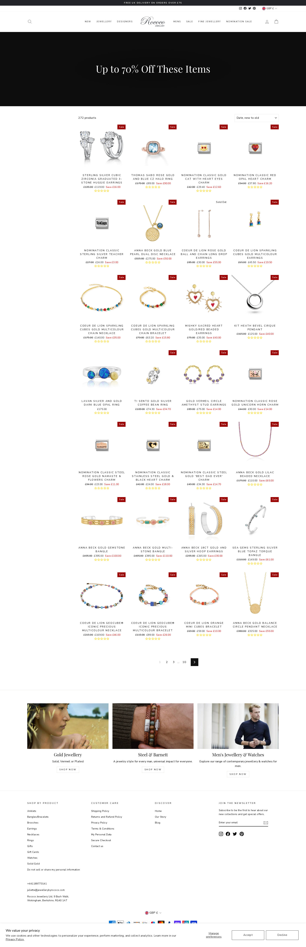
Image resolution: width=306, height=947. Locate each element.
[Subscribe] (266, 822)
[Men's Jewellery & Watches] (238, 726)
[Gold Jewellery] (68, 726)
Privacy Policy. (15, 939)
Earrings (32, 828)
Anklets (31, 811)
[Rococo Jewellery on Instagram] (221, 834)
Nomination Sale (239, 21)
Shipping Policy (100, 811)
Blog (157, 822)
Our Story (160, 817)
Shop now (153, 769)
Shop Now (67, 769)
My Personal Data (101, 834)
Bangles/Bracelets (38, 817)
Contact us (97, 846)
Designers (125, 21)
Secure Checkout (101, 840)
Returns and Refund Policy (106, 817)
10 (184, 662)
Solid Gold (33, 863)
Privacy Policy (99, 822)
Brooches (32, 822)
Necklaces (33, 834)
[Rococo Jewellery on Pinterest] (242, 834)
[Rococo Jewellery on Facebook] (228, 834)
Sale (189, 21)
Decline (282, 935)
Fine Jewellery (209, 21)
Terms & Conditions (102, 828)
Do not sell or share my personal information (53, 869)
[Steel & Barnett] (153, 726)
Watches (32, 858)
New (88, 21)
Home (158, 811)
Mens (177, 21)
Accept (248, 935)
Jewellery (104, 21)
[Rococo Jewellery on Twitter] (235, 834)
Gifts (30, 846)
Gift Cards (33, 852)
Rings (30, 840)
